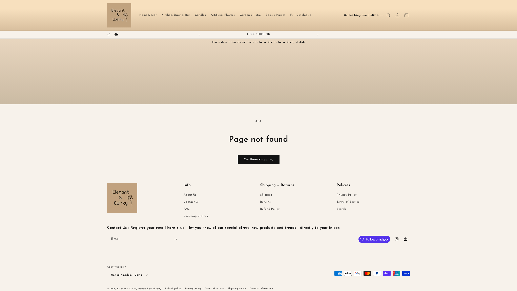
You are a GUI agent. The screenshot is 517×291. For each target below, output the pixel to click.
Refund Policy (270, 209)
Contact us (191, 201)
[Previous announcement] (199, 34)
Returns (265, 201)
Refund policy (173, 289)
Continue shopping (258, 159)
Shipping (266, 194)
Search (341, 209)
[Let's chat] (175, 239)
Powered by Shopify (150, 289)
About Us (190, 194)
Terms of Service (348, 201)
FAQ (187, 209)
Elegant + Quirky (127, 289)
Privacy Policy (346, 194)
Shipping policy (237, 289)
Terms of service (214, 289)
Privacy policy (193, 289)
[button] (388, 15)
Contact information (261, 289)
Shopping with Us (196, 216)
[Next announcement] (317, 34)
